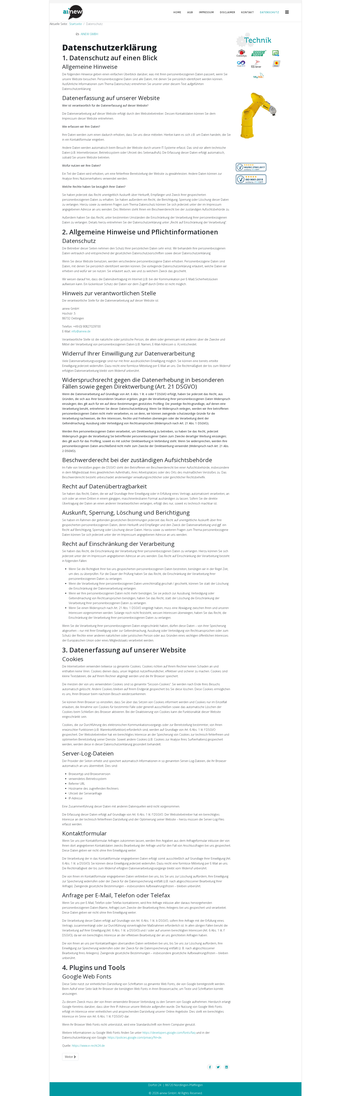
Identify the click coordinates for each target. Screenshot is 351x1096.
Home (177, 12)
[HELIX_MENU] (287, 12)
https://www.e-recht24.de (88, 1046)
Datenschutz (269, 12)
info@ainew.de (81, 331)
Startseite (75, 24)
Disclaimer (227, 12)
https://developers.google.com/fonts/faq (168, 1033)
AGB (190, 12)
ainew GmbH (89, 34)
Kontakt (247, 12)
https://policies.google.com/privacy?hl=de (134, 1037)
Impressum (206, 12)
